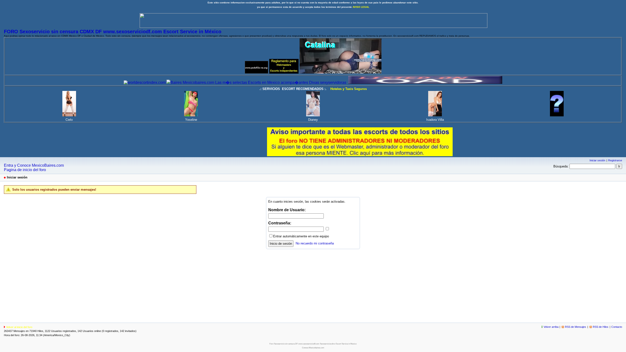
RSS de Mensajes (575, 326)
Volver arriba (551, 326)
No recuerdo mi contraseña (315, 243)
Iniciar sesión (597, 160)
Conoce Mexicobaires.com (313, 348)
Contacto (616, 326)
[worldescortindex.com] (145, 82)
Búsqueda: (561, 166)
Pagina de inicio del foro (25, 170)
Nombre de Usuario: (287, 210)
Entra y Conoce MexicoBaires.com (34, 165)
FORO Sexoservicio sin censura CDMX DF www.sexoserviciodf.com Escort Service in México (112, 31)
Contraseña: (279, 223)
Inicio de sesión (281, 243)
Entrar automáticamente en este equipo (301, 236)
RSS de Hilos (600, 326)
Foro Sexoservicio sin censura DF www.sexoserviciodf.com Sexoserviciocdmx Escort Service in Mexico (313, 344)
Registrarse (615, 160)
